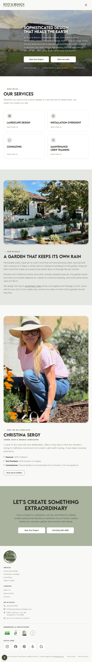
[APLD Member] (24, 633)
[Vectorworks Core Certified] (32, 633)
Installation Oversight (12, 574)
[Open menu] (85, 4)
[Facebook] (15, 646)
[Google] (41, 646)
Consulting (8, 577)
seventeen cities (33, 286)
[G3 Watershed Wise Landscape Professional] (15, 633)
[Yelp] (32, 646)
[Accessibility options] (4, 657)
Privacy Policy (71, 656)
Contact (7, 597)
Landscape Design (11, 571)
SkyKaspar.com (59, 656)
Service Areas (9, 593)
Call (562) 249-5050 (60, 530)
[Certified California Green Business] (7, 633)
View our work (63, 59)
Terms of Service (83, 656)
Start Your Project (36, 59)
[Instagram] (7, 646)
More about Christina (14, 473)
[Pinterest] (24, 646)
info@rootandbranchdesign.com (19, 609)
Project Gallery (9, 580)
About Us (7, 590)
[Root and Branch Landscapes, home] (14, 5)
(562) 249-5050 (12, 606)
